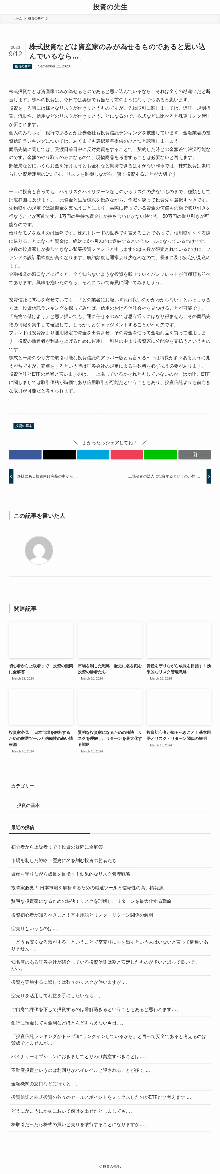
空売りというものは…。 (36, 928)
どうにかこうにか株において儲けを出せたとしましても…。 (73, 1111)
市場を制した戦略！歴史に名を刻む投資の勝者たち (64, 860)
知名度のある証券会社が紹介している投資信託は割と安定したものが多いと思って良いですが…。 (105, 965)
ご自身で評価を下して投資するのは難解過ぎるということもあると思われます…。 (96, 1009)
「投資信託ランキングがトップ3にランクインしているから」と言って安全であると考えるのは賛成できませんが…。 (108, 1039)
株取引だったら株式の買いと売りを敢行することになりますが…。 (80, 1124)
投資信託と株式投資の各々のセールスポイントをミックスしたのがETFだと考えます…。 (102, 1097)
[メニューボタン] (7, 7)
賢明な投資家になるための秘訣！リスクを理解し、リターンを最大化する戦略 (91, 901)
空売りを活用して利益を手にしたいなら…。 (57, 995)
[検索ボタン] (213, 7)
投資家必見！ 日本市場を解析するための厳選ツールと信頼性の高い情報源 (87, 887)
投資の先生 (110, 6)
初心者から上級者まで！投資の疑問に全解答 (57, 847)
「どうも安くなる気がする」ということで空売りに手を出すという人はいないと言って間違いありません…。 (109, 945)
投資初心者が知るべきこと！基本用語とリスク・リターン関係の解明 (82, 915)
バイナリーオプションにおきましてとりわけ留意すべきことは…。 (80, 1056)
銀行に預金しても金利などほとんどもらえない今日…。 (68, 1022)
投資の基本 (23, 66)
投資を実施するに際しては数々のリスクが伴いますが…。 (70, 982)
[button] (25, 454)
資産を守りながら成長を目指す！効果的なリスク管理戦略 (70, 874)
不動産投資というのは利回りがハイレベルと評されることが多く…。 (82, 1070)
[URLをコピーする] (194, 454)
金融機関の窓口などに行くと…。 (45, 1083)
